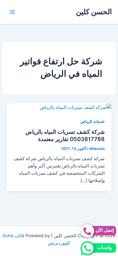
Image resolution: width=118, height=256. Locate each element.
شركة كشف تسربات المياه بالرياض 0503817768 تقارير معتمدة (65, 135)
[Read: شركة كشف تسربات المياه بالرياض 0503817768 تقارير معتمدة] (75, 107)
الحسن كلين (94, 11)
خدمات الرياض (92, 121)
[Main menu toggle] (12, 12)
